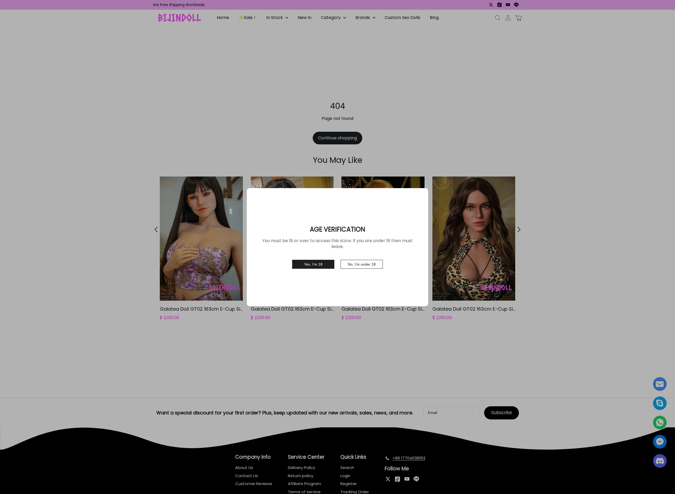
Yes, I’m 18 (313, 264)
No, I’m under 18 (362, 264)
